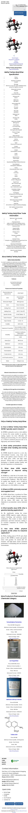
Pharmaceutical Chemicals (16, 64)
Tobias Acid (14, 734)
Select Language (19, 12)
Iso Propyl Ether (14, 661)
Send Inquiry (15, 58)
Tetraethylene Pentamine (14, 622)
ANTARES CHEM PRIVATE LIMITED (5, 2)
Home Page (7, 792)
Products (16, 62)
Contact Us (7, 800)
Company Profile (6, 795)
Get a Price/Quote (14, 69)
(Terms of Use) (14, 809)
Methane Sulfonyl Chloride (14, 699)
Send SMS (20, 803)
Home (16, 61)
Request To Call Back (14, 59)
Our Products (7, 798)
